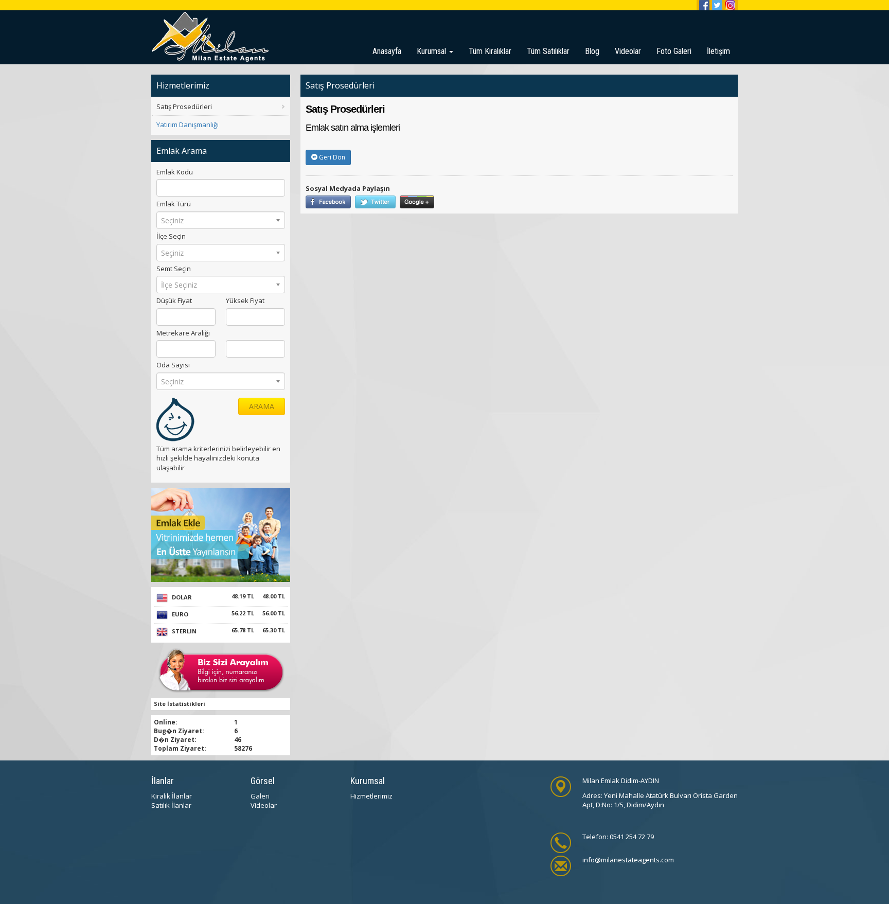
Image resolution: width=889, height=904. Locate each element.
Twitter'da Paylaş (375, 202)
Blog (592, 51)
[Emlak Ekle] (220, 534)
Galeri (260, 796)
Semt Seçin (173, 268)
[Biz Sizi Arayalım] (221, 670)
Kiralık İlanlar (171, 796)
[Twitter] (717, 5)
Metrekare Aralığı (183, 333)
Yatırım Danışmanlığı (187, 124)
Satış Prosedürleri (184, 106)
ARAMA (261, 406)
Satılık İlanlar (171, 805)
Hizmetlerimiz (371, 796)
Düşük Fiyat (174, 300)
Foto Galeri (673, 51)
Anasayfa (386, 51)
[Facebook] (704, 5)
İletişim (718, 51)
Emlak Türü (173, 203)
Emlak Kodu (174, 171)
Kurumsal (432, 51)
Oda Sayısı (173, 364)
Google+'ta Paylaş (417, 202)
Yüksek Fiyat (245, 300)
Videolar (628, 51)
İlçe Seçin (171, 236)
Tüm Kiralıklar (490, 51)
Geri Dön (331, 157)
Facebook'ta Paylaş (328, 202)
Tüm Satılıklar (548, 51)
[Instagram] (730, 5)
